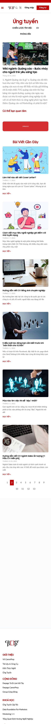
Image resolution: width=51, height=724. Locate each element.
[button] (2, 8)
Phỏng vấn (25, 34)
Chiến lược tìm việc (22, 28)
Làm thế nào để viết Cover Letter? (19, 178)
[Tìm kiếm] (16, 7)
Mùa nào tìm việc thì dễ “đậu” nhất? (20, 401)
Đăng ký (42, 8)
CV (37, 28)
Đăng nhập (29, 8)
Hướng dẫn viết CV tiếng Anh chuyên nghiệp (24, 291)
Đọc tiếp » (7, 193)
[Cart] (20, 8)
